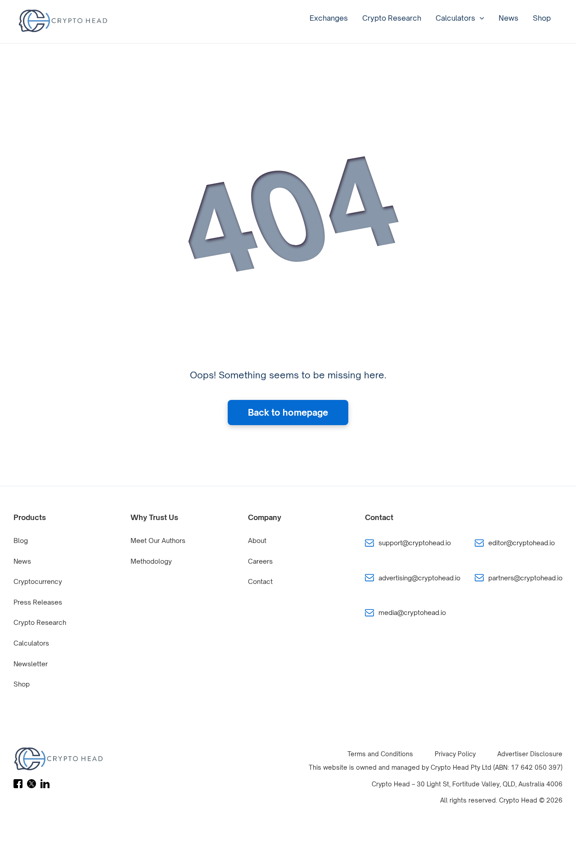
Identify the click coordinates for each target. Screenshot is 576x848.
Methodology (151, 561)
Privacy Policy (455, 754)
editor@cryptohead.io (521, 543)
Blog (21, 540)
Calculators (455, 17)
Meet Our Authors (157, 540)
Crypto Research (391, 17)
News (508, 17)
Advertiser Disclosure (529, 754)
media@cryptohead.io (412, 612)
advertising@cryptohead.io (419, 578)
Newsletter (31, 664)
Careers (260, 561)
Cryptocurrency (38, 581)
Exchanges (329, 17)
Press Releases (38, 602)
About (257, 540)
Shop (542, 17)
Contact (260, 581)
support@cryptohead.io (414, 543)
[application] (479, 18)
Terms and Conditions (380, 754)
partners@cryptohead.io (525, 578)
